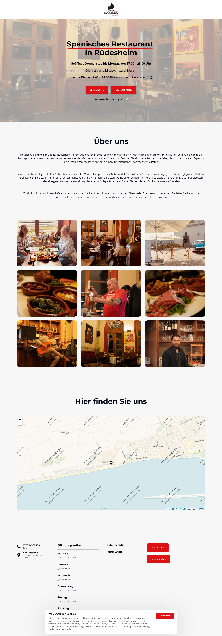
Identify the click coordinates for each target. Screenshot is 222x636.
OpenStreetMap (181, 509)
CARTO (202, 509)
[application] (111, 463)
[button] (111, 463)
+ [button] (20, 419)
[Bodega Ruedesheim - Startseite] (111, 9)
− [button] (20, 423)
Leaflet (170, 509)
